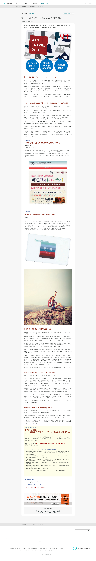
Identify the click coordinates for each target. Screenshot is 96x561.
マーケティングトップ (10, 532)
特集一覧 (39, 6)
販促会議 (24, 6)
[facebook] (37, 511)
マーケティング (10, 6)
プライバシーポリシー (54, 548)
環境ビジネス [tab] (35, 3)
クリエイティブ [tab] (26, 3)
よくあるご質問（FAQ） (43, 550)
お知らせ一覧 (13, 548)
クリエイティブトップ (43, 532)
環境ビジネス (41, 541)
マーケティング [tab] (17, 3)
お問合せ (51, 550)
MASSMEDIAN (8, 541)
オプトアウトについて (20, 550)
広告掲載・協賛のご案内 (44, 548)
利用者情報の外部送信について (31, 550)
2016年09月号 (31, 6)
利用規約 (62, 548)
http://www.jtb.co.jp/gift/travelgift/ (35, 487)
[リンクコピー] (58, 511)
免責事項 (25, 548)
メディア (18, 6)
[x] (41, 511)
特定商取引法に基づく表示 (33, 548)
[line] (45, 511)
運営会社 (19, 548)
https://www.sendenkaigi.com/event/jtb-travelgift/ (51, 443)
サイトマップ (57, 550)
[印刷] (54, 511)
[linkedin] (50, 511)
